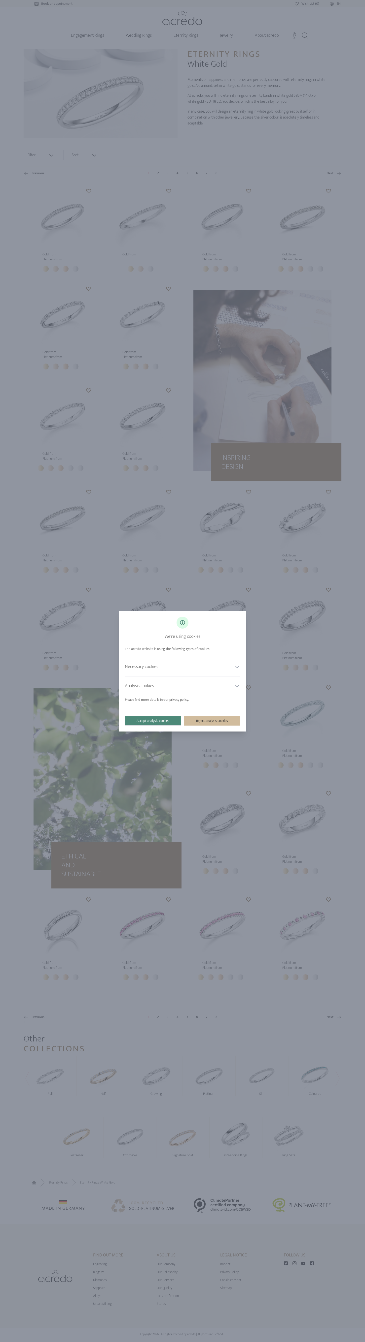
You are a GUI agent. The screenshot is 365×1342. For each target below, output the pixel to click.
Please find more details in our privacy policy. (157, 699)
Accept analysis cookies (153, 721)
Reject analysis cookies (212, 721)
